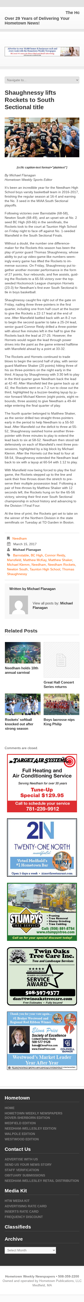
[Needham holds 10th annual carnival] (23, 652)
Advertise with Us (21, 1159)
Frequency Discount (24, 1217)
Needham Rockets (61, 564)
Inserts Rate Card (21, 1211)
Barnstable (21, 555)
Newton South (17, 569)
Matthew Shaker (60, 560)
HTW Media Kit (17, 1201)
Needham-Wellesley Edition (30, 1128)
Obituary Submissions (25, 1175)
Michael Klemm (18, 564)
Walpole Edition (20, 1134)
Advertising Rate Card (26, 1206)
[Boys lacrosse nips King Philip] (61, 704)
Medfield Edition (20, 1123)
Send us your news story (28, 1164)
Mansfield (14, 560)
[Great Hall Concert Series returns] (61, 660)
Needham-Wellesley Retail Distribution (42, 1181)
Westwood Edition (22, 1139)
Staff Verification (22, 1170)
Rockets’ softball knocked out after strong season (19, 724)
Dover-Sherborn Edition (27, 1118)
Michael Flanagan (27, 550)
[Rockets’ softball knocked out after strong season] (23, 704)
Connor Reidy (55, 555)
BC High (37, 555)
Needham (19, 538)
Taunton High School (45, 569)
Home (9, 1108)
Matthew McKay (34, 560)
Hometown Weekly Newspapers (33, 1113)
